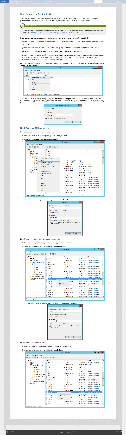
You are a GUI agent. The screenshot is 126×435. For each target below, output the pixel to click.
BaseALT (4, 2)
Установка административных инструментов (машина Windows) (54, 32)
